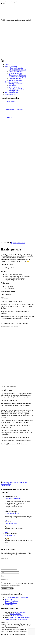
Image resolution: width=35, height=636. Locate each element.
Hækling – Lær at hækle (16, 84)
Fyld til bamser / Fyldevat (16, 89)
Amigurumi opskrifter (15, 73)
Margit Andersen (10, 619)
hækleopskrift (11, 482)
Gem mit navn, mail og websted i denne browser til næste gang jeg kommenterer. (17, 584)
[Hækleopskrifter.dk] (5, 15)
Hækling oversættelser (11, 92)
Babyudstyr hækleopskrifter (17, 70)
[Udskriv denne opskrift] (1, 245)
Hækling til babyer (14, 91)
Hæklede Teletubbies (11, 601)
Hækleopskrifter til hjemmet (17, 75)
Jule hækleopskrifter (15, 78)
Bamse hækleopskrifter (16, 71)
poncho (25, 482)
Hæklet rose (8, 599)
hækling (19, 482)
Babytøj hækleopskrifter (16, 68)
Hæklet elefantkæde (11, 603)
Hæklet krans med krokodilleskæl (19, 617)
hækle (4, 482)
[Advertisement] (17, 39)
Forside (7, 64)
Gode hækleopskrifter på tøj (17, 77)
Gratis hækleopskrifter (11, 66)
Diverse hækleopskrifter (16, 80)
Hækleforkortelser (14, 87)
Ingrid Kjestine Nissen (18, 243)
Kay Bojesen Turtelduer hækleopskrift (16, 597)
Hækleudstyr (12, 85)
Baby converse (9, 604)
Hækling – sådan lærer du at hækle (23, 622)
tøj (29, 482)
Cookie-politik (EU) (11, 94)
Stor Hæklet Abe (15, 614)
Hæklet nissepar (22, 619)
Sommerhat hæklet (19, 612)
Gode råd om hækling (11, 82)
